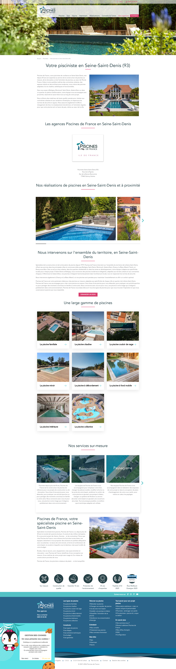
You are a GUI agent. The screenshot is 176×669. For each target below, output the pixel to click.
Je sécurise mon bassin (98, 609)
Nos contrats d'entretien (98, 632)
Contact (134, 15)
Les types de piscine (70, 601)
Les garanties (68, 637)
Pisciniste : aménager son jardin (127, 611)
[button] (142, 220)
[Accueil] (47, 10)
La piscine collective (71, 620)
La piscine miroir (69, 611)
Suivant (142, 484)
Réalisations (95, 15)
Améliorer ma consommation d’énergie (99, 619)
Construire (67, 625)
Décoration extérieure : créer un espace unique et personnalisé (126, 607)
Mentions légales (55, 660)
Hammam (93, 642)
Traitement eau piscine (98, 630)
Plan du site (95, 660)
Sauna (92, 645)
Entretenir (93, 625)
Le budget (67, 635)
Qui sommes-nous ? (123, 623)
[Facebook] (128, 594)
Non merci (25, 658)
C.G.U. (67, 660)
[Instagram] (130, 594)
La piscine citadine (70, 606)
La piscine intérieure (71, 618)
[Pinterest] (134, 594)
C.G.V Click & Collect (80, 660)
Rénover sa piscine (96, 601)
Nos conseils (94, 628)
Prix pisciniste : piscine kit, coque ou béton (126, 614)
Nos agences (123, 15)
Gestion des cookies (118, 660)
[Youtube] (137, 594)
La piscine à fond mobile (72, 616)
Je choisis (35, 658)
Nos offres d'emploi (123, 630)
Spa (91, 640)
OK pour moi (46, 658)
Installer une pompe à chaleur (100, 611)
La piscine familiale (70, 604)
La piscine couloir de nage (73, 609)
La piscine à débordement (73, 613)
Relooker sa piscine (96, 604)
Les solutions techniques (72, 633)
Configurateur (121, 635)
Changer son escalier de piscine (100, 606)
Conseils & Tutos (109, 15)
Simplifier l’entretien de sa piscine (98, 615)
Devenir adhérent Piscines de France (125, 626)
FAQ (118, 632)
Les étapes (67, 630)
